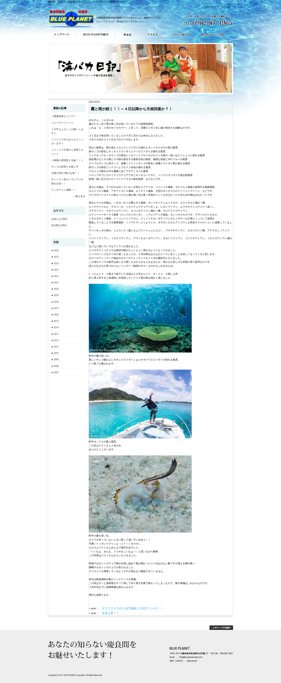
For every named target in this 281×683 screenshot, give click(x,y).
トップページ (62, 37)
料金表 (127, 37)
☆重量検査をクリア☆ (63, 116)
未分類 (55, 225)
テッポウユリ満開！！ (63, 189)
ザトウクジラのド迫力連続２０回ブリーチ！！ (132, 608)
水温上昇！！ (110, 613)
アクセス (152, 37)
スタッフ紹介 (180, 37)
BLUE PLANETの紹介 (95, 37)
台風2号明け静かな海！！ (65, 173)
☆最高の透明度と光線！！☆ (67, 160)
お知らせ (56, 219)
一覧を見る (79, 196)
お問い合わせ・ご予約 (214, 37)
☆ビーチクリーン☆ (62, 122)
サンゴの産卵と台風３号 (64, 166)
